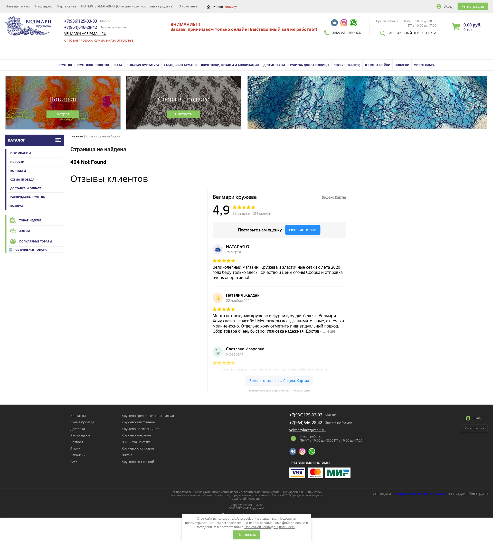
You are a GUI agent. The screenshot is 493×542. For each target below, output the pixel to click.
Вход (447, 6)
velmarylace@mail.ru (85, 33)
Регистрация (472, 6)
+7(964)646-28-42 (80, 27)
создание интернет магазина (420, 493)
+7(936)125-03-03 (80, 21)
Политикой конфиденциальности (269, 527)
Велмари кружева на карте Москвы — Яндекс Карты (279, 390)
